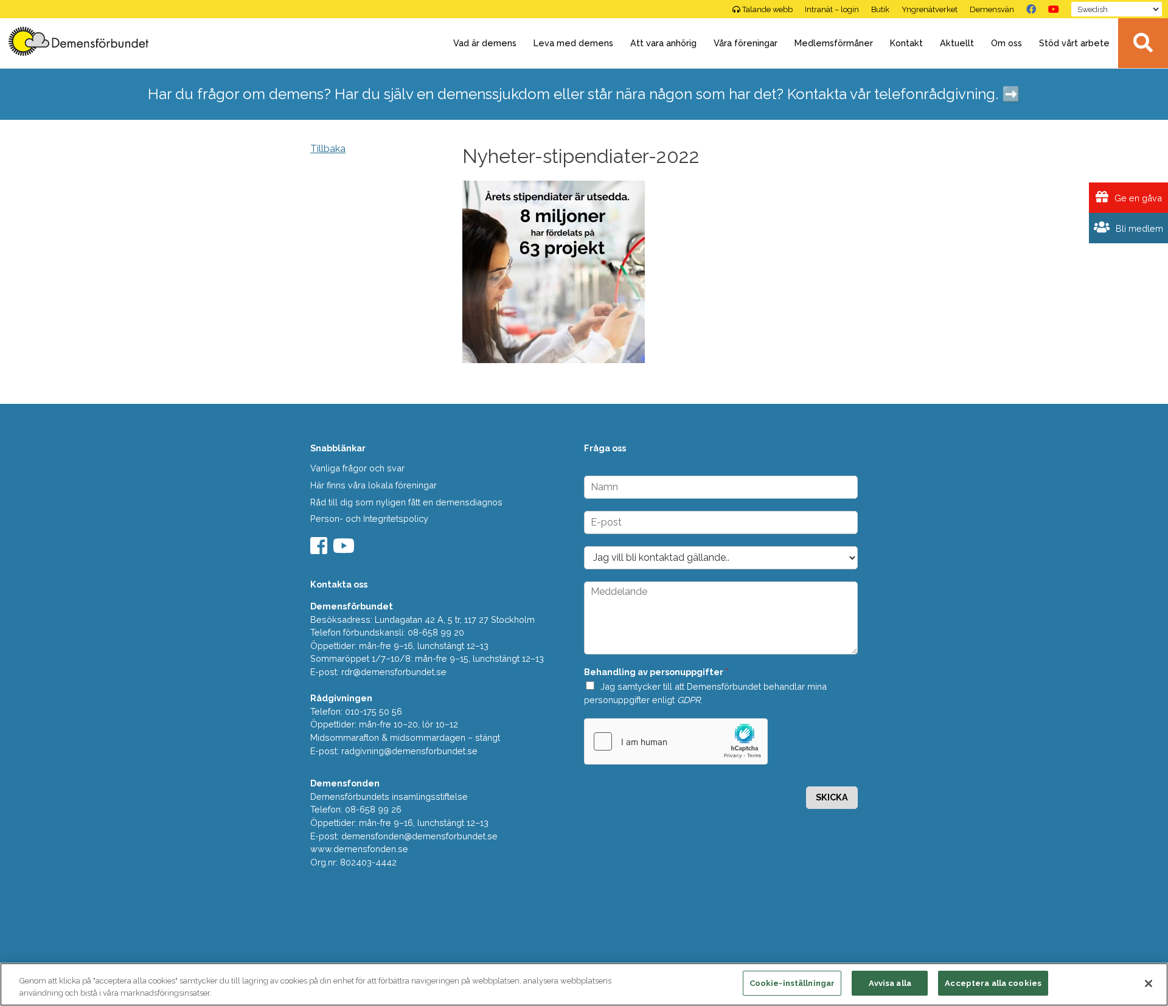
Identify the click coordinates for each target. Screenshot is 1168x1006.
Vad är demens (484, 43)
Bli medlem (1138, 228)
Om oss (1006, 43)
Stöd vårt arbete (1074, 43)
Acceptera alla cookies (993, 983)
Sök (1143, 43)
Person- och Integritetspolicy (369, 518)
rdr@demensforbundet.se (394, 672)
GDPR (688, 700)
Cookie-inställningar (792, 983)
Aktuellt (957, 43)
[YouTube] (1053, 9)
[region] (584, 984)
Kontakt (906, 43)
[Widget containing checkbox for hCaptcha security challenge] (676, 741)
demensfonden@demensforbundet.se (419, 836)
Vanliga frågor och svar (357, 468)
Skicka (832, 797)
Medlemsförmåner (833, 43)
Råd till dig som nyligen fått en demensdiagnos (406, 502)
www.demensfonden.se (359, 849)
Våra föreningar (745, 43)
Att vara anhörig (663, 43)
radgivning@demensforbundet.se (409, 751)
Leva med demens (573, 43)
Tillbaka (328, 148)
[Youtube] (345, 549)
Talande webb (767, 9)
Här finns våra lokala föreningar (373, 485)
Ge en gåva (1137, 198)
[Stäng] (1148, 983)
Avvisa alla (890, 983)
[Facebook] (1031, 9)
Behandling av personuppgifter (656, 672)
